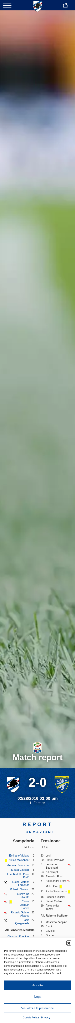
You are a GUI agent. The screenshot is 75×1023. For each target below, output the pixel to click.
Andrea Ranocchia (18, 865)
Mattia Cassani (20, 869)
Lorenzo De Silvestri (22, 895)
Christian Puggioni (18, 936)
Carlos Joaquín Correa (24, 904)
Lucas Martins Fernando (20, 883)
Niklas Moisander (19, 860)
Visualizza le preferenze (37, 1008)
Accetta (37, 985)
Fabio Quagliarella (22, 921)
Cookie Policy (31, 1017)
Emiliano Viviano (19, 855)
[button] (69, 943)
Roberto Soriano (19, 889)
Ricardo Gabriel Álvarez (20, 914)
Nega (37, 996)
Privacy (45, 1017)
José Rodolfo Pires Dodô (17, 876)
